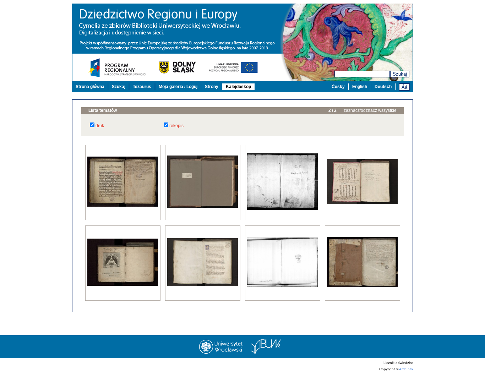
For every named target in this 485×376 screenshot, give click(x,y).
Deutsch (383, 86)
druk (100, 125)
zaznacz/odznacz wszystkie (370, 110)
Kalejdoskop (238, 86)
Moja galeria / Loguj (178, 86)
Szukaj (400, 74)
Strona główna (90, 86)
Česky (338, 86)
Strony (211, 86)
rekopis (176, 125)
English (359, 86)
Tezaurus (142, 86)
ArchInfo (406, 369)
